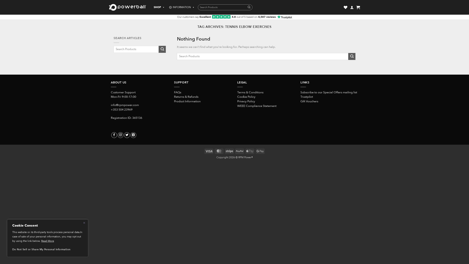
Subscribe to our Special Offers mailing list (328, 92)
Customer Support (123, 92)
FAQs (177, 92)
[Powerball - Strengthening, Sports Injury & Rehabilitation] (127, 7)
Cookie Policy (246, 97)
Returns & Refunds (186, 97)
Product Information (187, 101)
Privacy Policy (246, 101)
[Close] (84, 223)
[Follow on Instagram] (120, 135)
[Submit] (249, 7)
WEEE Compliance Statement (256, 106)
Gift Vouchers (309, 101)
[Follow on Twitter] (127, 135)
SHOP (157, 7)
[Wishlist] (345, 7)
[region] (47, 238)
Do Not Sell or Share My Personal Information (41, 249)
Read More (47, 241)
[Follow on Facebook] (114, 135)
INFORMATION (182, 7)
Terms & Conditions (250, 92)
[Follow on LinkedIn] (133, 135)
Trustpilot (306, 97)
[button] (352, 7)
